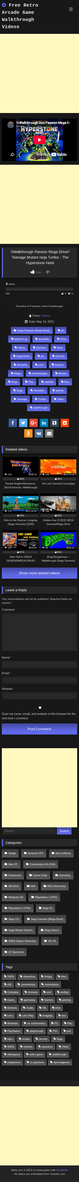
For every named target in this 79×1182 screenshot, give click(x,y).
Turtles (42, 399)
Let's (41, 364)
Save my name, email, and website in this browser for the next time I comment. (39, 716)
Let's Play (27, 1015)
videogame (13, 1054)
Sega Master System (20, 930)
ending (64, 992)
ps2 (69, 1030)
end (49, 992)
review (26, 1038)
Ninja (14, 381)
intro (57, 1007)
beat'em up (20, 338)
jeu (42, 355)
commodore (52, 984)
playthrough (37, 1030)
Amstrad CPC (36, 853)
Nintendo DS (15, 897)
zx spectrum (37, 1062)
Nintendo (12, 1023)
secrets (43, 1038)
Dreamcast (14, 875)
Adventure (29, 976)
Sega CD (13, 919)
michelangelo (39, 373)
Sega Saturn (52, 930)
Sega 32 (47, 907)
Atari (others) (63, 853)
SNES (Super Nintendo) (22, 940)
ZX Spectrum (16, 951)
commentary (28, 984)
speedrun (47, 1046)
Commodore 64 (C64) (42, 864)
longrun (59, 364)
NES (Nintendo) (56, 886)
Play (30, 381)
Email (6, 673)
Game (21, 347)
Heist (60, 347)
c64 (9, 984)
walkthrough (40, 407)
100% (10, 976)
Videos (45, 315)
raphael (48, 381)
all (62, 330)
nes (64, 1015)
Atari (63, 976)
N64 (33, 886)
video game (36, 1054)
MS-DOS (13, 886)
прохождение (61, 1062)
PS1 (55, 1030)
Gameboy (65, 875)
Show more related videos (39, 573)
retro (10, 1038)
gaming (66, 999)
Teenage (22, 399)
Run (66, 381)
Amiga (12, 853)
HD (44, 1007)
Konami (59, 355)
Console (32, 992)
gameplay (29, 999)
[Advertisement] (39, 73)
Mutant (62, 373)
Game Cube (40, 875)
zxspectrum (14, 1062)
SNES (10, 1046)
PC (56, 1023)
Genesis (41, 347)
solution (28, 1046)
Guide (29, 1007)
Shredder (39, 390)
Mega (17, 373)
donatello (43, 338)
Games (48, 999)
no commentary (36, 1023)
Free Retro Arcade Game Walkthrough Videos (20, 16)
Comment (8, 609)
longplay (47, 1015)
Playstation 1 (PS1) (46, 897)
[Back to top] (68, 1171)
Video (60, 399)
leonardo (22, 364)
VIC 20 (52, 940)
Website (7, 688)
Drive (63, 338)
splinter (60, 390)
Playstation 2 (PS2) (19, 907)
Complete (13, 992)
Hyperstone (23, 355)
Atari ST (13, 864)
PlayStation (13, 1030)
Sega (20, 390)
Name (7, 657)
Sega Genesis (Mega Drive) (33, 330)
